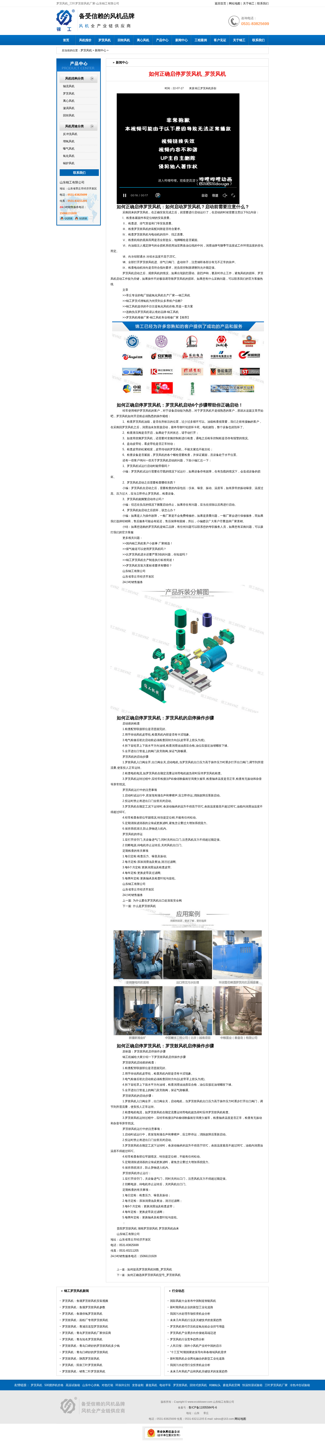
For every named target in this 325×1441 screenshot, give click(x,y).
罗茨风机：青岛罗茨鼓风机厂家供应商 (86, 1333)
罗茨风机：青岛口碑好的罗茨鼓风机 (85, 1352)
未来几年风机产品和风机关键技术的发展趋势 (199, 1371)
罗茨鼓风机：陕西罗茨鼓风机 (80, 1358)
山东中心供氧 (90, 1385)
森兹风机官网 (231, 1385)
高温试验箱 (73, 1385)
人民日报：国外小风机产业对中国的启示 (196, 1345)
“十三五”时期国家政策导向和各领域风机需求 (198, 1352)
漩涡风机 (69, 108)
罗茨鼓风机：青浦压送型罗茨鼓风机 (85, 1326)
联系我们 (263, 3)
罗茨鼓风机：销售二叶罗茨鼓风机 (83, 1371)
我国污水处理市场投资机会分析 (190, 1313)
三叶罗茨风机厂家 (276, 1385)
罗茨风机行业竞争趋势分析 (187, 1339)
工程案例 (201, 40)
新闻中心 (181, 40)
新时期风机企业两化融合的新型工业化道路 (197, 1358)
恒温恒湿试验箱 (252, 1385)
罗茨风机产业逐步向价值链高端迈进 (193, 1333)
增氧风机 (69, 141)
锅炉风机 (69, 163)
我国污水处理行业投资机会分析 (190, 1365)
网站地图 (234, 3)
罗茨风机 (104, 40)
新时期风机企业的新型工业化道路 (191, 1307)
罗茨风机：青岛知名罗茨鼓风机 (82, 1339)
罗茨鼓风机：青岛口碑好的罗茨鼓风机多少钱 (91, 1345)
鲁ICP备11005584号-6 (203, 1407)
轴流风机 (69, 86)
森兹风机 (151, 1385)
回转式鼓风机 (198, 1385)
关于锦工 (248, 3)
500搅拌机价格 (53, 1385)
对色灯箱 (107, 1385)
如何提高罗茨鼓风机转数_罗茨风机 (149, 1269)
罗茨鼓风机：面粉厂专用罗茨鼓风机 (85, 1320)
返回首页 (220, 3)
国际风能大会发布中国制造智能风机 (193, 1300)
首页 (66, 40)
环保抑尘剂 (122, 1385)
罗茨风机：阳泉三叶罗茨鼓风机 (82, 1365)
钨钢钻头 (215, 1385)
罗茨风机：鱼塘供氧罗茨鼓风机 (82, 1313)
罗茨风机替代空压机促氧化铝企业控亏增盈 (197, 1326)
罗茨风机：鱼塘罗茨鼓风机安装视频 (85, 1300)
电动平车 (165, 1385)
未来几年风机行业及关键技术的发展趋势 (196, 1320)
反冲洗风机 (70, 134)
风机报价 (85, 40)
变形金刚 (137, 1385)
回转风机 (124, 40)
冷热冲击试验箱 (300, 1385)
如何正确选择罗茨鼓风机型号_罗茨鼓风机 (154, 1275)
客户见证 (220, 40)
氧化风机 (69, 156)
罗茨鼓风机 (180, 1385)
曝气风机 (69, 148)
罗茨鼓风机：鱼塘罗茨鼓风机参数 (83, 1307)
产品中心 (162, 40)
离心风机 (143, 40)
